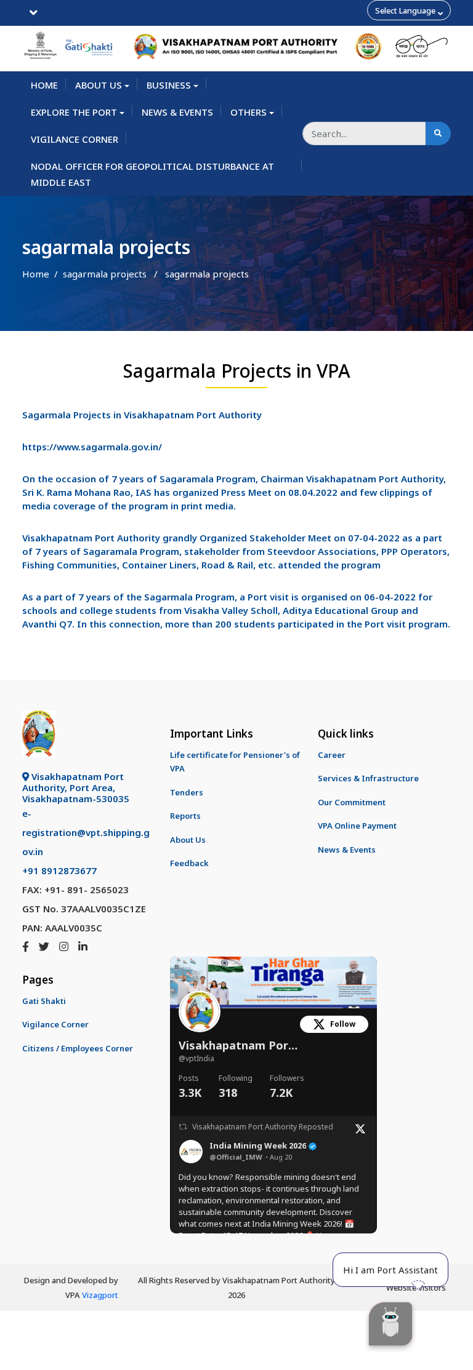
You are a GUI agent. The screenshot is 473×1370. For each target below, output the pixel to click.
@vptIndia (196, 1058)
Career (332, 754)
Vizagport (100, 1294)
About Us (98, 85)
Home (44, 85)
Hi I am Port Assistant (390, 1270)
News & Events (177, 112)
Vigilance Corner (74, 139)
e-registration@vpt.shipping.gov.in (86, 832)
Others (248, 112)
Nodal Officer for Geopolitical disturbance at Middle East (152, 174)
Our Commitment (352, 802)
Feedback (189, 863)
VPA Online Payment (357, 825)
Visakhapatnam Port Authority (240, 1045)
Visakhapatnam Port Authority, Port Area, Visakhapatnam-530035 (75, 787)
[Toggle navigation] (33, 13)
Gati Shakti (44, 1000)
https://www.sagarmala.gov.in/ (92, 446)
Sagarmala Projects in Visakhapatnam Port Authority (142, 414)
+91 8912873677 (59, 870)
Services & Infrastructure (368, 778)
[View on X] (360, 1127)
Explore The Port (74, 112)
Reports (185, 815)
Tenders (186, 792)
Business (169, 85)
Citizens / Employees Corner (77, 1048)
